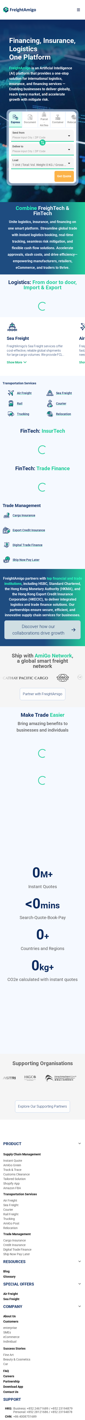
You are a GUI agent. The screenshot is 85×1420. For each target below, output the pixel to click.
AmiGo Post (11, 1223)
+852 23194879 (62, 1408)
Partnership (11, 1381)
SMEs (7, 1332)
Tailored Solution (14, 1179)
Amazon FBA (12, 1188)
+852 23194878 (61, 1412)
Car (5, 1364)
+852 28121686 (38, 1412)
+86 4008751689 (25, 1416)
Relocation (73, 122)
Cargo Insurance (14, 1240)
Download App (13, 1386)
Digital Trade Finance (17, 1249)
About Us (9, 1316)
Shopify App (11, 1183)
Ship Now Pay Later (16, 1254)
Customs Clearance (16, 1174)
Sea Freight (11, 1205)
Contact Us (10, 1392)
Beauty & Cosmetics (16, 1359)
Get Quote (64, 176)
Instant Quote (12, 1160)
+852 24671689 (38, 1408)
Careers (8, 1376)
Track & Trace (12, 1169)
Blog (6, 1271)
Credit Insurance (14, 1245)
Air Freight (10, 1200)
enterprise (10, 1328)
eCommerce (11, 1337)
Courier (8, 1209)
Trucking (9, 1219)
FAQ (6, 1371)
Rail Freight (11, 1214)
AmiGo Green (12, 1165)
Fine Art (8, 1355)
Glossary (9, 1276)
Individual (9, 1341)
